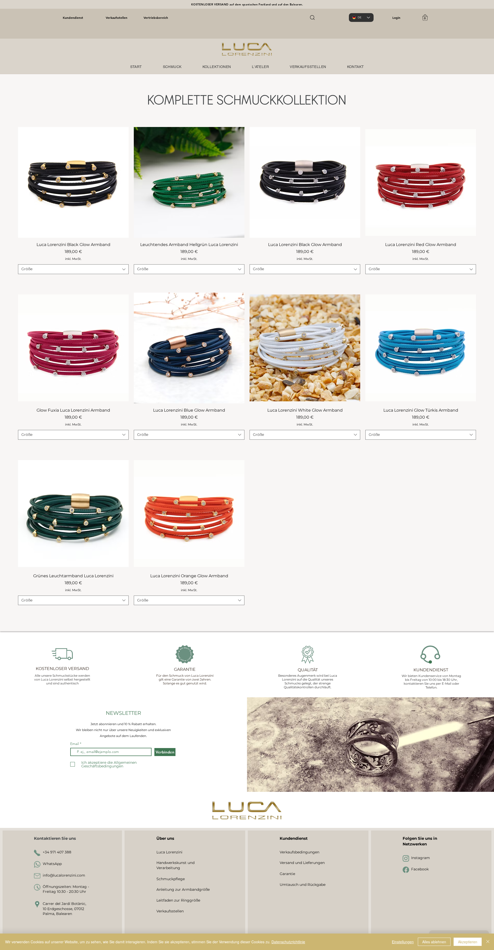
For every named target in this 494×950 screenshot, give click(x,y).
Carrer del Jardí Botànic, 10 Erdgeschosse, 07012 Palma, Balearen (64, 908)
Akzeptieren (467, 941)
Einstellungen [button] (403, 941)
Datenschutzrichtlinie (288, 941)
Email (75, 743)
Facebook (420, 869)
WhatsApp (52, 863)
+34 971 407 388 (57, 852)
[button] (425, 17)
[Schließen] (488, 942)
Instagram (420, 857)
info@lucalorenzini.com (64, 875)
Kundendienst (73, 17)
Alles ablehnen (434, 941)
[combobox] (73, 269)
